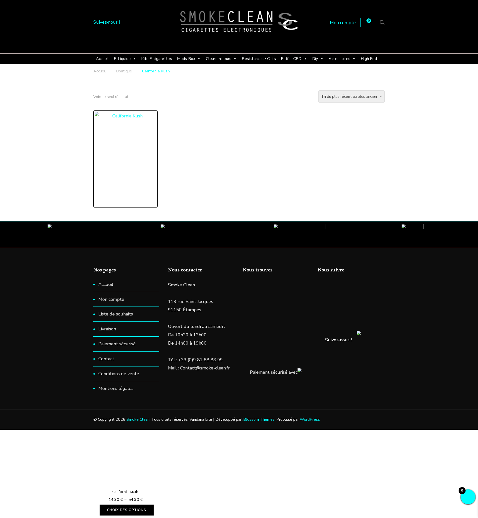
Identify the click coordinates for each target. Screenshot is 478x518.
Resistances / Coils (259, 58)
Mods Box (186, 58)
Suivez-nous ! (338, 340)
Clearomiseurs (219, 58)
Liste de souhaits (115, 314)
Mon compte (343, 23)
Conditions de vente (118, 374)
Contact (106, 359)
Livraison (107, 329)
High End (369, 58)
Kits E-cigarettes (156, 58)
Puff (284, 58)
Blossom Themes (259, 419)
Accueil (102, 58)
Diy (315, 58)
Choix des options (126, 510)
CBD (297, 58)
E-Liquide (122, 58)
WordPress (310, 419)
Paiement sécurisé (117, 344)
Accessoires (339, 58)
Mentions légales (115, 388)
